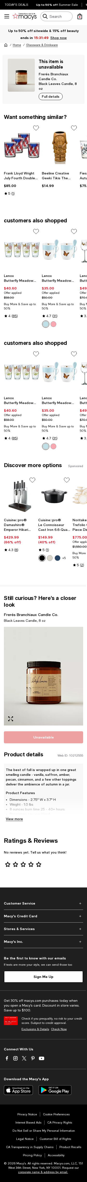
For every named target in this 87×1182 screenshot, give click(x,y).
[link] (22, 183)
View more (14, 819)
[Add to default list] (36, 128)
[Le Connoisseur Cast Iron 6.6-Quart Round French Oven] (54, 495)
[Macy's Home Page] (24, 16)
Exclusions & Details (35, 1029)
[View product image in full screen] (11, 719)
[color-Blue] (46, 324)
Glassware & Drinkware (42, 45)
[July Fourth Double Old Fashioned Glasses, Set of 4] (22, 146)
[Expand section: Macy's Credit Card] (43, 916)
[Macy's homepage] (6, 45)
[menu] (7, 16)
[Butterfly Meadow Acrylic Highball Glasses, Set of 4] (22, 249)
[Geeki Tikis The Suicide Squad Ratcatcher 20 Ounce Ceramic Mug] (60, 146)
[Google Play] (55, 1090)
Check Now (59, 1029)
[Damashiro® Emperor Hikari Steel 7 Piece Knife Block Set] (20, 495)
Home (17, 45)
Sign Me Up (43, 977)
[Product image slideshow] (43, 676)
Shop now (58, 38)
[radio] (46, 324)
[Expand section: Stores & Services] (43, 929)
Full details (50, 96)
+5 (64, 558)
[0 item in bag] (79, 16)
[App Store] (18, 1090)
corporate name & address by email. (43, 1172)
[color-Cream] (50, 558)
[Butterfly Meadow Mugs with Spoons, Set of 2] (60, 249)
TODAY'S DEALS (16, 4)
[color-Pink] (53, 324)
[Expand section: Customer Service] (43, 903)
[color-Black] (42, 558)
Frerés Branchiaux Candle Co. (31, 614)
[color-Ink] (57, 558)
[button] (43, 676)
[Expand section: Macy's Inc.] (43, 941)
